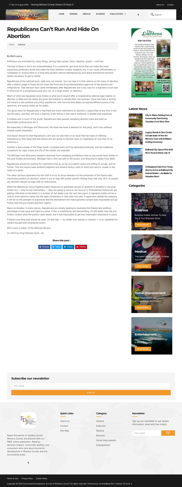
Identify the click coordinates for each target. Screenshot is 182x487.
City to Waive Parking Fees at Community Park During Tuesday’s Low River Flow (158, 118)
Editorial (21, 44)
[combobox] (162, 14)
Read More (143, 225)
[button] (44, 247)
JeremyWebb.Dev (106, 484)
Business (100, 14)
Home (61, 14)
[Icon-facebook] (138, 15)
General (74, 14)
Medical (87, 14)
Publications (116, 14)
